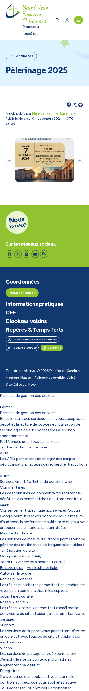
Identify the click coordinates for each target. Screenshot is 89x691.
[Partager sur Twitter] (75, 104)
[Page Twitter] (18, 254)
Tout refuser (36, 447)
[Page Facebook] (9, 254)
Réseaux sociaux (14, 602)
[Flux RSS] (43, 254)
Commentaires (12, 487)
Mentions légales (18, 378)
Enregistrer (9, 671)
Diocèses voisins (26, 321)
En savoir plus (11, 567)
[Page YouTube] (35, 254)
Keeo (32, 385)
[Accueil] (13, 20)
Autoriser (8, 573)
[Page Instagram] (26, 254)
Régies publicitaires (16, 579)
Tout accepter (12, 447)
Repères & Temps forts (34, 330)
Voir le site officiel (42, 567)
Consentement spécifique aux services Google (40, 510)
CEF (11, 312)
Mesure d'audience (16, 533)
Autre (5, 476)
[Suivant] (79, 160)
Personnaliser (59, 688)
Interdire (24, 573)
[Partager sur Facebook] (69, 104)
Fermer (6, 407)
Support (7, 625)
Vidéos (6, 648)
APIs (4, 453)
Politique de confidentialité (55, 378)
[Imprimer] (80, 104)
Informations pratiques (34, 304)
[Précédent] (9, 160)
